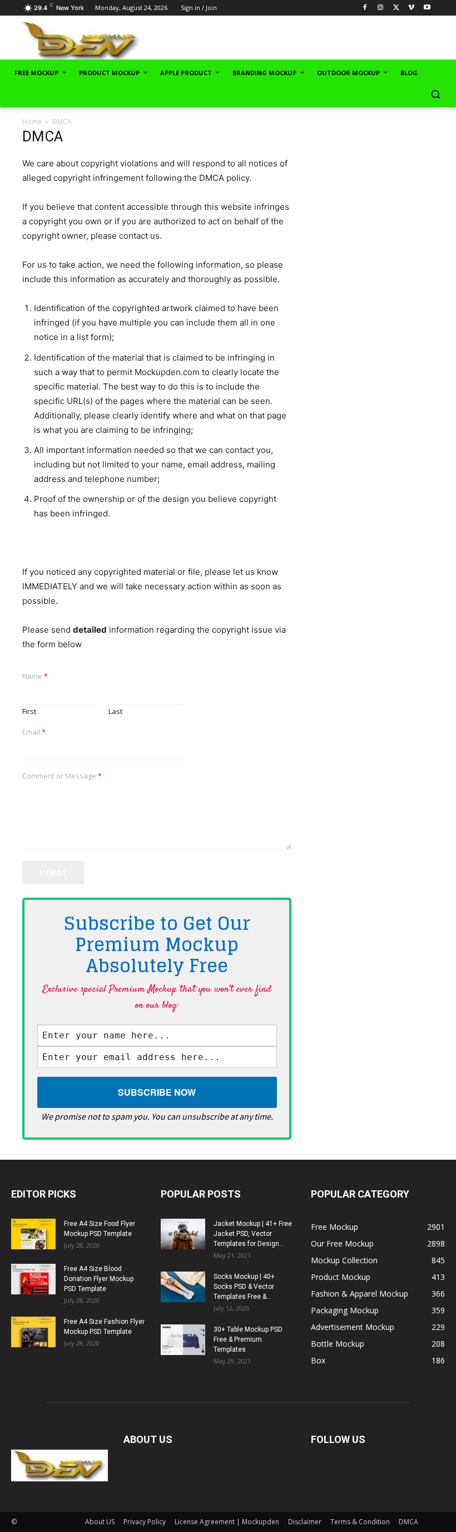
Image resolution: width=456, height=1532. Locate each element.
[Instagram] (380, 8)
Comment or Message (62, 776)
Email (34, 732)
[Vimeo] (411, 8)
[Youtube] (426, 8)
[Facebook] (365, 8)
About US (100, 1521)
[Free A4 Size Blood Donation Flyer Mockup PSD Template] (33, 1279)
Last (115, 711)
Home (32, 121)
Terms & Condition (360, 1521)
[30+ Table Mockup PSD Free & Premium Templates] (183, 1339)
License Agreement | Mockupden (227, 1521)
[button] (435, 94)
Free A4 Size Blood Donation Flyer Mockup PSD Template (98, 1279)
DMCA (408, 1521)
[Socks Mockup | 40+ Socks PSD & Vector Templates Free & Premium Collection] (183, 1287)
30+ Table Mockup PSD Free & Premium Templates (248, 1339)
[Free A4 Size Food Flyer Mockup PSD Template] (33, 1234)
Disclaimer (304, 1521)
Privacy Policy (144, 1521)
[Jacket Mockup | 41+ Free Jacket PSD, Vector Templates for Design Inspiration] (183, 1234)
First (29, 711)
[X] (396, 8)
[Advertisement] (318, 39)
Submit (53, 873)
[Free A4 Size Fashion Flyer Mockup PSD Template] (33, 1332)
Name (35, 676)
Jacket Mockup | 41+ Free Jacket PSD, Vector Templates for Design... (253, 1234)
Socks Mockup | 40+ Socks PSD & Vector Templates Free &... (244, 1287)
